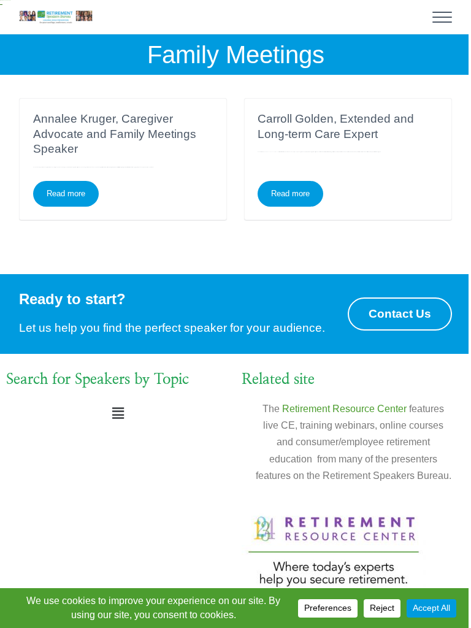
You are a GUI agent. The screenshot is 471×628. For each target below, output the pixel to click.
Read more (73, 189)
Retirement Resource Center (344, 409)
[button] (117, 414)
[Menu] (442, 17)
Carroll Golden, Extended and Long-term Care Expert (336, 126)
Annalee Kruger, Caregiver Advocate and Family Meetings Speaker (114, 133)
